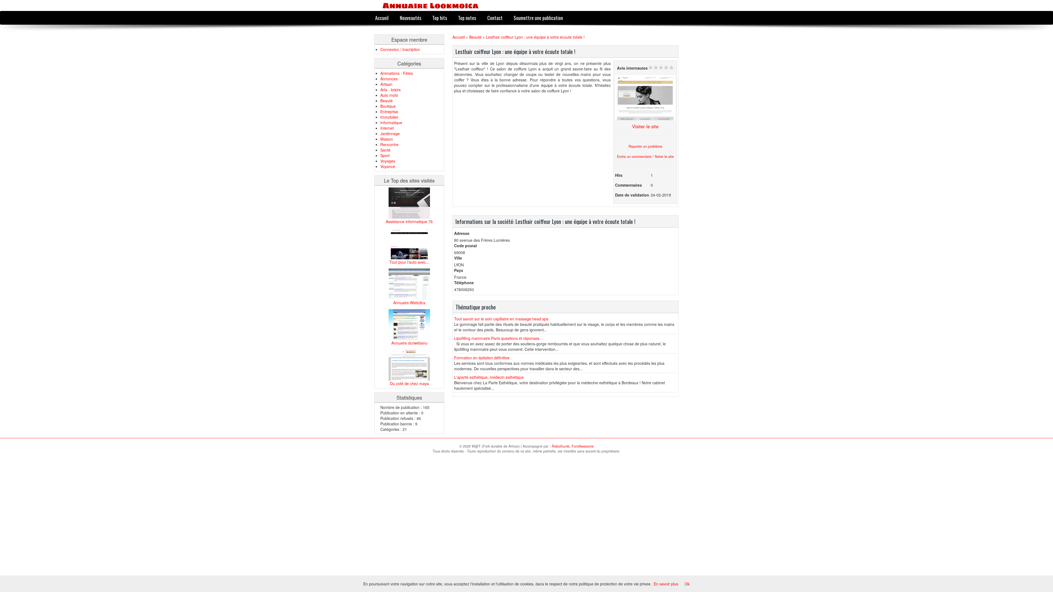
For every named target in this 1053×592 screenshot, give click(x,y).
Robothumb (561, 446)
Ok (687, 584)
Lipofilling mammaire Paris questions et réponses (496, 338)
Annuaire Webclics (409, 302)
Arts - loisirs (390, 89)
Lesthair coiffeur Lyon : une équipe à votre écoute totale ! (535, 37)
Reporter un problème (645, 146)
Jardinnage (390, 133)
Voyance (387, 166)
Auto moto (389, 95)
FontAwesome (583, 446)
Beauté (386, 100)
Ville (458, 258)
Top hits (439, 17)
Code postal (465, 245)
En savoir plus (666, 584)
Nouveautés (410, 17)
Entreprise (389, 111)
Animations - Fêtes (396, 73)
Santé (385, 150)
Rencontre (389, 144)
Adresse (461, 233)
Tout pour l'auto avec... (409, 262)
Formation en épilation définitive (481, 357)
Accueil (382, 17)
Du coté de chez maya (409, 383)
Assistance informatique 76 (409, 221)
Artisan (386, 84)
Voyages (387, 161)
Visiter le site (645, 126)
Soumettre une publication (538, 17)
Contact (495, 17)
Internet (387, 128)
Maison (386, 139)
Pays (458, 270)
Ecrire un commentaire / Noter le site (645, 156)
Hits (618, 175)
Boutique (388, 106)
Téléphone (464, 282)
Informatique (391, 122)
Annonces (389, 78)
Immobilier (389, 117)
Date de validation (632, 195)
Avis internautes (632, 68)
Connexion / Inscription (400, 49)
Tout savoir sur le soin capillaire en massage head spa (501, 318)
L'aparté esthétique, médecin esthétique (489, 377)
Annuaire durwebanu (409, 343)
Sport (385, 155)
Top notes (467, 17)
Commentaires (628, 185)
